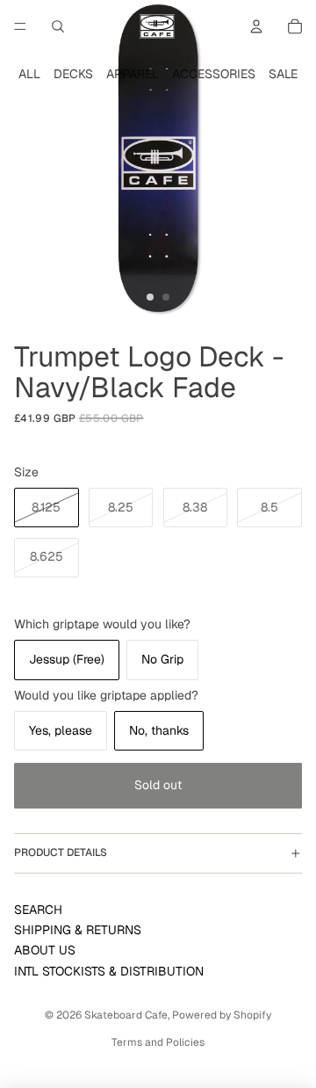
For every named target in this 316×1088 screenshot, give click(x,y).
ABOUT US (44, 950)
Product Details (60, 852)
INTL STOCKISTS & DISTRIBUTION (109, 971)
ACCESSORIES (213, 74)
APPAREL (132, 74)
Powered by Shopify (221, 1015)
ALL (29, 74)
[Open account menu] (256, 26)
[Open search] (58, 26)
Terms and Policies (158, 1042)
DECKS (73, 74)
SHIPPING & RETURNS (77, 930)
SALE (283, 74)
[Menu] (20, 26)
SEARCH (38, 910)
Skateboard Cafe (126, 1015)
